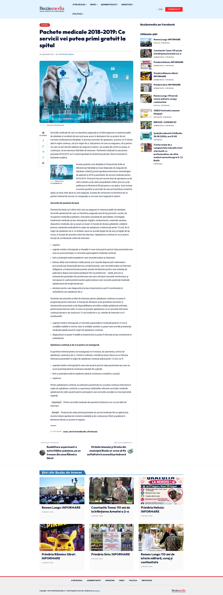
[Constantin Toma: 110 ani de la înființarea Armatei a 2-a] (146, 53)
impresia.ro (96, 591)
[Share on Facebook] (43, 140)
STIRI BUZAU (165, 43)
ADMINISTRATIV (159, 57)
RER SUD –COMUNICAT (165, 122)
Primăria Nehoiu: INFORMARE (168, 62)
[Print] (43, 163)
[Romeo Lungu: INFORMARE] (146, 42)
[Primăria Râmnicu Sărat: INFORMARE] (146, 76)
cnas (65, 431)
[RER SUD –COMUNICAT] (146, 125)
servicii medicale (77, 431)
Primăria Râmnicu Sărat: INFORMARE (59, 556)
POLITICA (157, 43)
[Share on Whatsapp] (43, 146)
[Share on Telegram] (43, 152)
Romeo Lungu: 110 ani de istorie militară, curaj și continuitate (166, 98)
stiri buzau (92, 431)
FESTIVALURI (158, 117)
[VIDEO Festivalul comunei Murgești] (146, 113)
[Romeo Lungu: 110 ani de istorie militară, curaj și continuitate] (146, 98)
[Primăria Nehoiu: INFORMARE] (146, 65)
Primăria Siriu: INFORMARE (167, 84)
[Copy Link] (43, 157)
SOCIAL (44, 25)
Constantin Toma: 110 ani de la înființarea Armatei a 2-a (110, 509)
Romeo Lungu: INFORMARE (167, 39)
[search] (153, 9)
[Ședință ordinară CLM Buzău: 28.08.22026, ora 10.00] (146, 136)
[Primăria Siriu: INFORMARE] (146, 87)
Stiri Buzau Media (66, 54)
